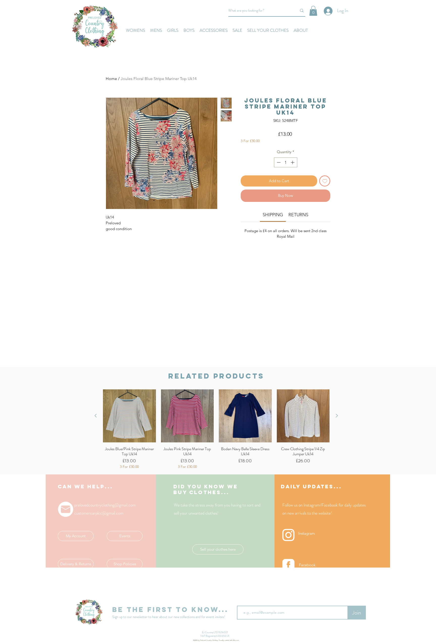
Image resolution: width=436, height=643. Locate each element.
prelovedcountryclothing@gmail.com (105, 505)
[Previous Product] (96, 416)
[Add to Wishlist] (325, 181)
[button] (313, 11)
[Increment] (293, 162)
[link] (273, 215)
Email (241, 601)
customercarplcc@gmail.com (98, 513)
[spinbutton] (285, 162)
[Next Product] (337, 416)
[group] (216, 429)
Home (111, 78)
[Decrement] (278, 162)
